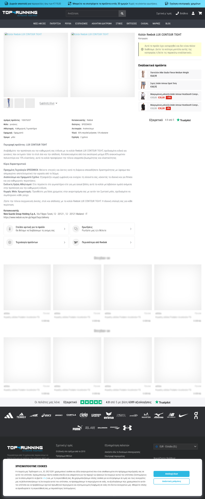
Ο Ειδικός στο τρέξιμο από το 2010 (70, 451)
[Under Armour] (127, 428)
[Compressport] (96, 415)
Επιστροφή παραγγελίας (115, 456)
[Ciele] (84, 415)
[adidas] (9, 415)
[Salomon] (102, 428)
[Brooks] (59, 415)
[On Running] (196, 415)
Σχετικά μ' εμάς (164, 13)
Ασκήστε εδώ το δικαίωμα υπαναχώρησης (122, 452)
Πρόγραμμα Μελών (64, 456)
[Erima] (108, 415)
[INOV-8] (133, 415)
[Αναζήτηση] (122, 13)
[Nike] (183, 415)
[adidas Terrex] (21, 415)
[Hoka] (121, 415)
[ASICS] (46, 415)
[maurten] (146, 415)
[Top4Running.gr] (29, 449)
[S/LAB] (90, 428)
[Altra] (34, 415)
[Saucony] (115, 428)
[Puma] (77, 428)
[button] (116, 13)
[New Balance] (171, 415)
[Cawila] (71, 415)
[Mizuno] (158, 415)
